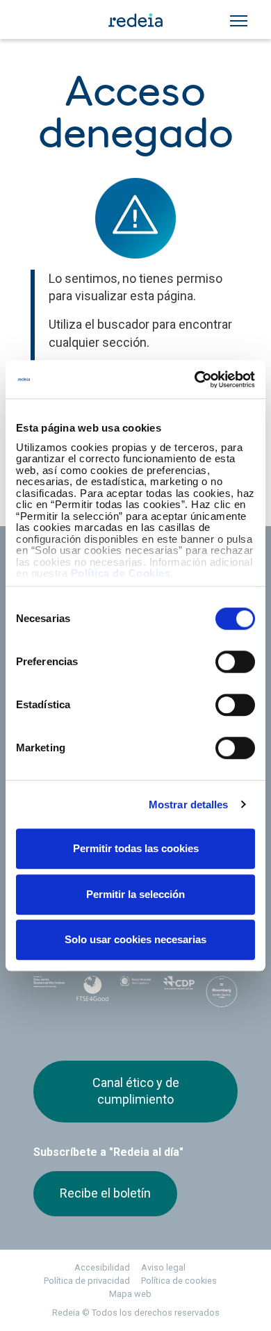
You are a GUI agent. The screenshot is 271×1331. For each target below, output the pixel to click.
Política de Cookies (121, 573)
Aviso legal (163, 1267)
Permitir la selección (135, 894)
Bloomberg (222, 994)
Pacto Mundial (135, 991)
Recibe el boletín (105, 1193)
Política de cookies (179, 1280)
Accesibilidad (102, 1267)
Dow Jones (49, 991)
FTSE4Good (92, 993)
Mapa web (130, 1294)
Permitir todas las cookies (136, 848)
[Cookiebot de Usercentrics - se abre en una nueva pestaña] (195, 379)
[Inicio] (135, 19)
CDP (179, 990)
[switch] (235, 662)
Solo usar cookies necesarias (135, 939)
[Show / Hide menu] (238, 20)
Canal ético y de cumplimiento (135, 1091)
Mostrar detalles (189, 804)
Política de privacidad (87, 1280)
